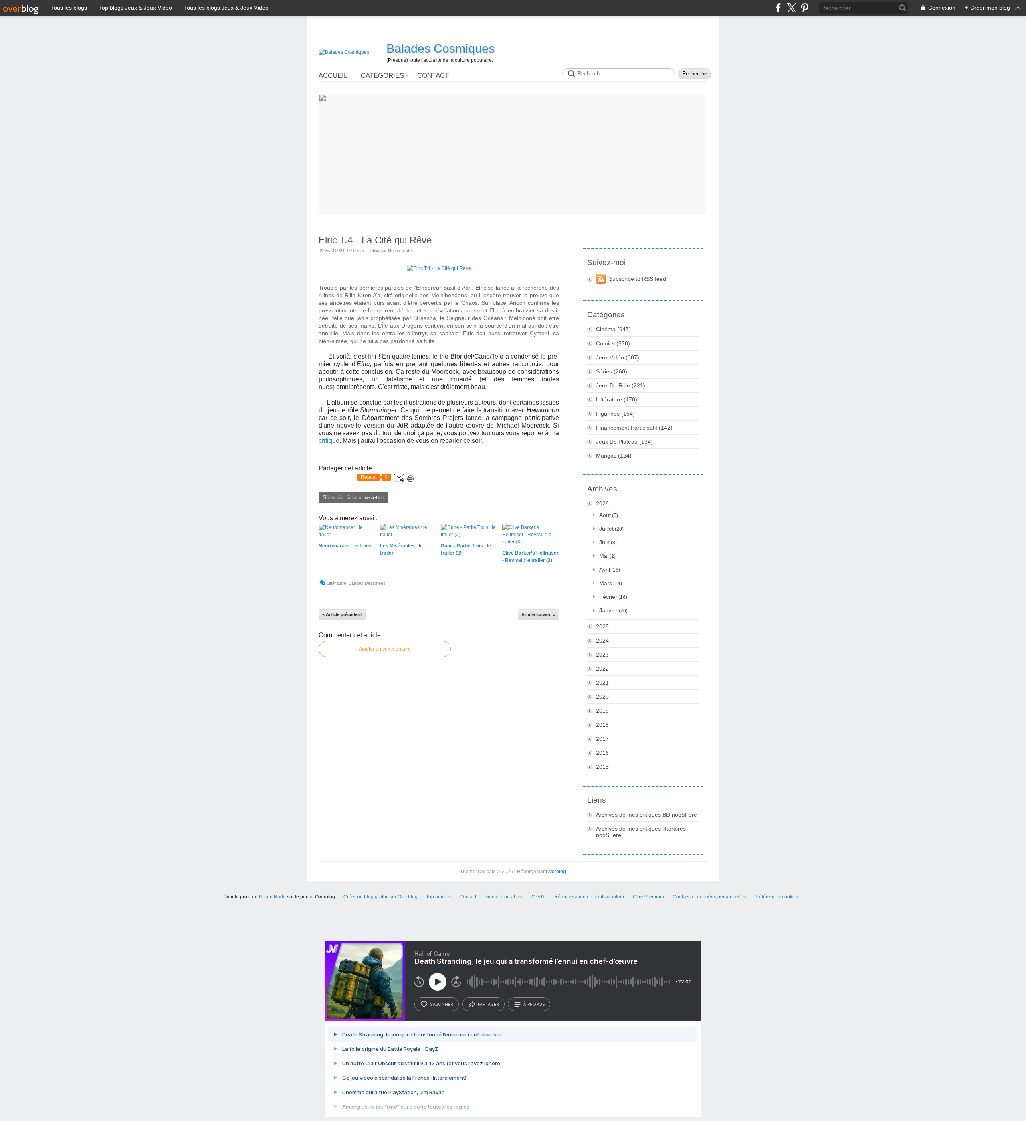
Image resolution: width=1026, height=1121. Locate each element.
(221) (620, 385)
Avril (604, 569)
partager (488, 1004)
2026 (602, 503)
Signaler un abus (504, 897)
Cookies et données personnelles (709, 897)
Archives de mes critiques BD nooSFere (646, 814)
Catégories (382, 75)
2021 (602, 682)
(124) (614, 455)
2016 (602, 753)
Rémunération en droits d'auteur (589, 897)
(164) (615, 413)
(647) (613, 329)
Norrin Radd (272, 897)
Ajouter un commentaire (385, 649)
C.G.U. (538, 897)
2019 (602, 710)
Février (608, 597)
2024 (602, 640)
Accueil (333, 75)
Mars (605, 583)
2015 (602, 767)
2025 (602, 626)
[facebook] (778, 7)
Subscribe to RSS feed (637, 279)
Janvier (608, 610)
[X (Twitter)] (791, 7)
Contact (433, 75)
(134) (624, 441)
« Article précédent (342, 614)
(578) (613, 343)
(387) (617, 357)
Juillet (606, 528)
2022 (602, 668)
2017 (602, 739)
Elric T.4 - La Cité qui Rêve (375, 240)
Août (605, 515)
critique (329, 440)
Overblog (556, 871)
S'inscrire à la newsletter (353, 497)
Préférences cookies (776, 897)
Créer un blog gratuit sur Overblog (380, 897)
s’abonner (441, 1004)
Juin (604, 542)
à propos (534, 1004)
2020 (602, 696)
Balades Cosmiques (440, 48)
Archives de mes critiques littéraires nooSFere (641, 831)
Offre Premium (648, 897)
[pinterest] (805, 7)
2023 (602, 654)
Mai (603, 556)
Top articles (438, 897)
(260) (611, 371)
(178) (616, 399)
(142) (634, 427)
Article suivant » (538, 614)
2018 (602, 725)
